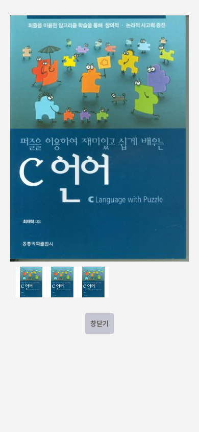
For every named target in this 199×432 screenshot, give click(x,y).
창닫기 (99, 323)
